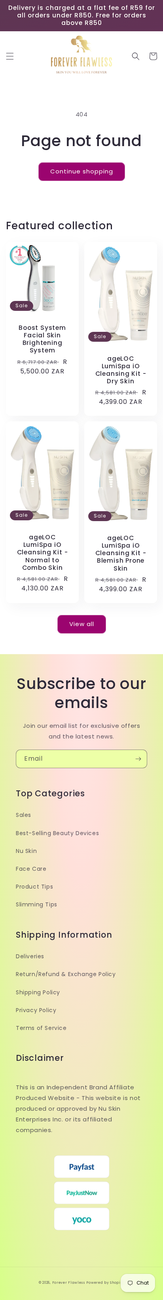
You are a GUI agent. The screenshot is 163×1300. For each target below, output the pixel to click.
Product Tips (34, 887)
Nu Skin (26, 851)
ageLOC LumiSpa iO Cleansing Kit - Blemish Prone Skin (120, 553)
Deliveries (30, 956)
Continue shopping (81, 171)
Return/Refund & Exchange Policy (66, 974)
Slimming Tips (36, 904)
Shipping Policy (38, 992)
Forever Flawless (68, 1282)
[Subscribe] (138, 759)
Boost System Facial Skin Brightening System (42, 339)
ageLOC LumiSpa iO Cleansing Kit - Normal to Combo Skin (42, 552)
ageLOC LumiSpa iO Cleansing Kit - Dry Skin (120, 370)
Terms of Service (41, 1028)
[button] (10, 56)
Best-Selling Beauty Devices (57, 833)
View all (81, 624)
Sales (23, 815)
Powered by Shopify (105, 1282)
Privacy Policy (36, 1010)
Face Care (31, 869)
